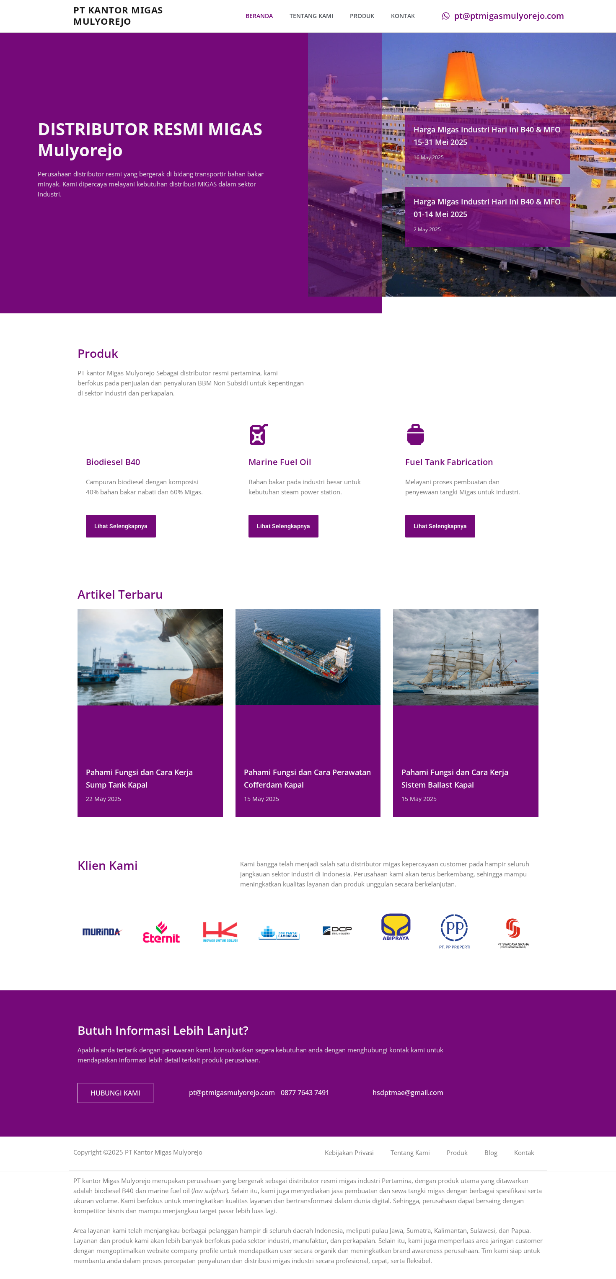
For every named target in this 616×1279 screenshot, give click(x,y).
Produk (362, 16)
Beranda (259, 16)
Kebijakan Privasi (349, 1152)
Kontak (403, 16)
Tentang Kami (311, 16)
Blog (490, 1152)
